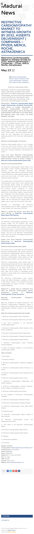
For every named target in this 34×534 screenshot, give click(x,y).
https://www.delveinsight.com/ (15, 462)
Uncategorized (5, 520)
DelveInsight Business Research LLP (21, 447)
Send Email (8, 451)
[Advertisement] (17, 495)
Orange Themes (11, 530)
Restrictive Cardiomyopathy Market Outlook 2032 (16, 160)
